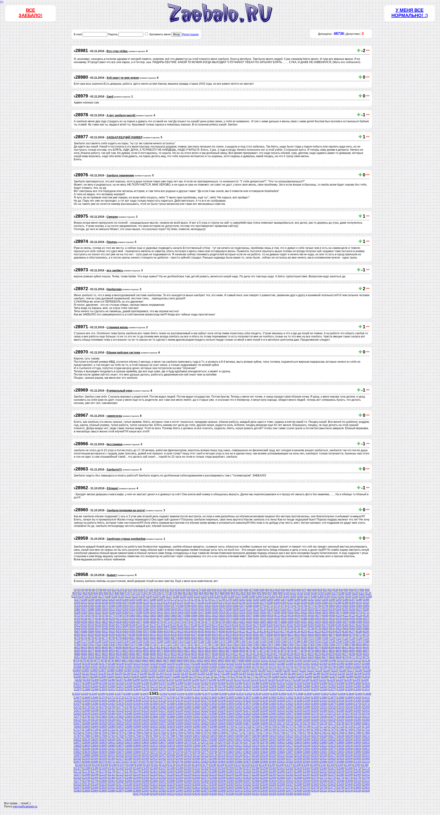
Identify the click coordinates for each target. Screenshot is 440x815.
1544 (94, 713)
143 (279, 596)
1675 (315, 723)
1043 (323, 663)
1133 (185, 673)
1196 (111, 679)
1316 (238, 689)
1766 (196, 732)
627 (352, 631)
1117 (351, 670)
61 (80, 593)
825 (235, 647)
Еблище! (112, 488)
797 (338, 644)
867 (228, 651)
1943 (213, 749)
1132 (176, 673)
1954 (306, 749)
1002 (273, 660)
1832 (162, 739)
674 (84, 638)
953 (228, 657)
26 (193, 590)
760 (84, 644)
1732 (204, 729)
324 (338, 609)
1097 (187, 670)
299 (166, 609)
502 (84, 625)
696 (235, 638)
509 (132, 625)
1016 (94, 663)
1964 (94, 752)
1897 (120, 745)
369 (352, 612)
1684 (94, 726)
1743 (298, 729)
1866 (154, 742)
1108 (278, 670)
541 (352, 625)
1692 (162, 726)
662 (297, 635)
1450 (187, 704)
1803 (213, 736)
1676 (323, 723)
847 (91, 651)
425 (146, 618)
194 (331, 599)
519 (200, 625)
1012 (357, 660)
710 (331, 638)
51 (325, 590)
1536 (323, 710)
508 (125, 625)
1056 (137, 667)
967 (324, 657)
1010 (341, 660)
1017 (103, 663)
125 (155, 596)
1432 (332, 700)
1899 (137, 745)
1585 (145, 716)
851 (118, 651)
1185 (317, 676)
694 (221, 638)
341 (159, 612)
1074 (289, 667)
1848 (298, 739)
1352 (248, 693)
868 (235, 651)
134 (217, 596)
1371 (111, 697)
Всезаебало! (30, 13)
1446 (154, 704)
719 (98, 641)
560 (187, 628)
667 (331, 635)
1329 (349, 689)
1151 (333, 673)
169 (159, 599)
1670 (272, 723)
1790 (103, 736)
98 (275, 593)
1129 (151, 673)
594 (125, 631)
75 (153, 593)
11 (114, 590)
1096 (178, 670)
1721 (111, 729)
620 (304, 631)
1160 (110, 676)
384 (159, 615)
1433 (340, 700)
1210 (229, 679)
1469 (349, 704)
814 (159, 647)
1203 (170, 679)
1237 (162, 683)
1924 (349, 745)
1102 (229, 670)
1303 (128, 689)
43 (282, 590)
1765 (187, 732)
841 (345, 647)
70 (127, 593)
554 (146, 628)
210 (146, 602)
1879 (264, 742)
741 (249, 641)
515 (173, 625)
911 (235, 654)
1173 (217, 676)
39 (261, 590)
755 (345, 641)
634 (104, 635)
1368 (86, 697)
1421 (238, 700)
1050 (86, 667)
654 (242, 635)
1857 (77, 742)
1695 (188, 726)
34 (235, 590)
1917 (289, 745)
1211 (238, 679)
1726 (154, 729)
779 (214, 644)
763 (104, 644)
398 (256, 615)
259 (187, 606)
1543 (86, 713)
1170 (193, 676)
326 (352, 609)
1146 (292, 673)
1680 (357, 723)
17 (145, 590)
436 (221, 618)
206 (118, 602)
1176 (242, 676)
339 (146, 612)
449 (311, 618)
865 (214, 651)
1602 (289, 716)
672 (366, 635)
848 (98, 651)
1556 (196, 713)
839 (331, 647)
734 (201, 641)
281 (338, 606)
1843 (255, 739)
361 (297, 612)
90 (232, 593)
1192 (78, 679)
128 (176, 596)
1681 (366, 723)
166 (139, 599)
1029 (204, 663)
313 (262, 609)
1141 (251, 673)
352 (235, 612)
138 (244, 596)
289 (98, 609)
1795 (145, 736)
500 (366, 622)
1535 (315, 710)
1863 (128, 742)
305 (208, 609)
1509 (94, 710)
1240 (187, 683)
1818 (340, 736)
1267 (120, 686)
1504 (349, 707)
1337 (118, 693)
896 (132, 654)
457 (366, 618)
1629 (221, 720)
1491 (238, 707)
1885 (315, 742)
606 (208, 631)
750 (311, 641)
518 (194, 625)
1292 (332, 686)
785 (256, 644)
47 (303, 590)
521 (214, 625)
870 (249, 651)
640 (146, 635)
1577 (77, 716)
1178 (259, 676)
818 (187, 647)
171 (173, 599)
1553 (171, 713)
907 (208, 654)
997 (234, 660)
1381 (196, 697)
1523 (213, 710)
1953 (298, 749)
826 (242, 647)
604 (194, 631)
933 (91, 657)
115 (87, 596)
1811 (281, 736)
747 (290, 641)
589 (91, 631)
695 (228, 638)
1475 (103, 707)
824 (228, 647)
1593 (213, 716)
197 (352, 599)
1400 (357, 697)
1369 (94, 697)
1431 (323, 700)
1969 (137, 752)
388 (187, 615)
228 (269, 602)
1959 (349, 749)
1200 (144, 679)
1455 (230, 704)
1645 (357, 720)
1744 (306, 729)
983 (138, 660)
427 (159, 618)
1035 (255, 663)
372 (77, 615)
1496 (281, 707)
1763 (171, 732)
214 (173, 602)
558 (173, 628)
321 (317, 609)
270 (263, 606)
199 (366, 599)
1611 (366, 716)
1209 (221, 679)
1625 (187, 720)
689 (187, 638)
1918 (298, 745)
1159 (102, 676)
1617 (120, 720)
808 (118, 647)
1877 (247, 742)
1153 (349, 673)
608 (221, 631)
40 (267, 590)
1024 (162, 663)
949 (201, 657)
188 (290, 599)
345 (187, 612)
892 (104, 654)
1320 (272, 689)
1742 (289, 729)
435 (214, 618)
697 (242, 638)
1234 (137, 683)
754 (338, 641)
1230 (103, 683)
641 (153, 635)
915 (262, 654)
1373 (128, 697)
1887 (332, 742)
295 (139, 609)
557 (166, 628)
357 (269, 612)
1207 (204, 679)
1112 (311, 670)
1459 (264, 704)
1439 (94, 704)
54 (340, 590)
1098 (195, 670)
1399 (349, 697)
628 (359, 631)
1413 (171, 700)
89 (227, 593)
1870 (187, 742)
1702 (247, 726)
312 (255, 609)
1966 (111, 752)
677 (104, 638)
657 (263, 635)
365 (324, 612)
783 (242, 644)
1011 (349, 660)
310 (242, 609)
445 (283, 618)
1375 (145, 697)
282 (345, 606)
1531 (281, 710)
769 (146, 644)
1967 (120, 752)
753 (331, 641)
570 (256, 628)
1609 (349, 716)
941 (146, 657)
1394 (306, 697)
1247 (247, 683)
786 (263, 644)
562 (201, 628)
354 (249, 612)
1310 (188, 689)
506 (111, 625)
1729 (179, 729)
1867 (162, 742)
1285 (272, 686)
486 (269, 622)
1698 (213, 726)
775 (187, 644)
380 (132, 615)
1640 (315, 720)
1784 (349, 732)
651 (221, 635)
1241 (196, 683)
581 (331, 628)
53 (335, 590)
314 (269, 609)
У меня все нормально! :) (409, 13)
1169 (185, 676)
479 (221, 622)
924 (324, 654)
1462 (289, 704)
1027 (187, 663)
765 (118, 644)
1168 (176, 676)
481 (235, 622)
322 (324, 609)
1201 (153, 679)
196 (345, 599)
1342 (163, 693)
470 (159, 622)
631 (84, 635)
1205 (187, 679)
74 (148, 593)
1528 (255, 710)
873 (269, 651)
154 (354, 596)
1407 (120, 700)
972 (359, 657)
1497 (289, 707)
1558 (213, 713)
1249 (264, 683)
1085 (85, 670)
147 (306, 596)
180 (235, 599)
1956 (323, 749)
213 (166, 602)
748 (297, 641)
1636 (281, 720)
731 (180, 641)
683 (146, 638)
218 (200, 602)
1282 (247, 686)
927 (345, 654)
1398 (340, 697)
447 (297, 618)
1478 (128, 707)
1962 (77, 752)
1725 (145, 729)
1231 (111, 683)
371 (366, 612)
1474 (94, 707)
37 (251, 590)
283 (352, 606)
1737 (247, 729)
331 (91, 612)
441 (256, 618)
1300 (103, 689)
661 (290, 635)
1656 (154, 723)
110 (355, 593)
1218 (297, 679)
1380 (187, 697)
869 (242, 651)
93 (248, 593)
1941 (196, 749)
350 (221, 612)
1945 (230, 749)
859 (173, 651)
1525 (230, 710)
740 (242, 641)
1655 (145, 723)
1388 (255, 697)
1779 (306, 732)
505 (104, 625)
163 (118, 599)
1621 (154, 720)
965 (311, 657)
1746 (323, 729)
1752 (77, 732)
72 (138, 593)
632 (91, 635)
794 (318, 644)
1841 (238, 739)
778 (208, 644)
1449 (179, 704)
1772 (247, 732)
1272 (162, 686)
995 (220, 660)
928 (352, 654)
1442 (120, 704)
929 (359, 654)
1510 (103, 710)
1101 (220, 670)
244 (84, 606)
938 (125, 657)
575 (290, 628)
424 (139, 618)
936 (111, 657)
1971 (154, 752)
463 (111, 622)
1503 (340, 707)
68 (116, 593)
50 (319, 590)
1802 (205, 736)
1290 (315, 686)
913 (249, 654)
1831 (154, 739)
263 (214, 606)
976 (90, 660)
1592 (205, 716)
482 (242, 622)
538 (331, 625)
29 (209, 590)
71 (132, 593)
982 (131, 660)
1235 (145, 683)
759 (77, 644)
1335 (101, 693)
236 (324, 602)
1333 (84, 693)
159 (91, 599)
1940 (187, 749)
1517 (162, 710)
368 (345, 612)
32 (224, 590)
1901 (154, 745)
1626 (196, 720)
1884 (306, 742)
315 (276, 609)
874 (276, 651)
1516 (154, 710)
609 (228, 631)
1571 (323, 713)
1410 (145, 700)
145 (293, 596)
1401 (366, 697)
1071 (264, 667)
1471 (366, 704)
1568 (298, 713)
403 (290, 615)
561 (194, 628)
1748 (340, 729)
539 (338, 625)
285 (366, 606)
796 (331, 644)
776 (194, 644)
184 (263, 599)
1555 (187, 713)
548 (104, 628)
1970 (145, 752)
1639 (306, 720)
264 (221, 606)
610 (235, 631)
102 (300, 593)
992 (200, 660)
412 (352, 615)
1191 (366, 676)
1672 (289, 723)
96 (264, 593)
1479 (137, 707)
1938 (171, 749)
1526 (238, 710)
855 (146, 651)
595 (132, 631)
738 (228, 641)
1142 (259, 673)
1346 (197, 693)
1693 (171, 726)
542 (359, 625)
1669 (264, 723)
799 (352, 644)
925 (331, 654)
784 (249, 644)
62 (85, 593)
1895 (103, 745)
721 (111, 641)
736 (214, 641)
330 (84, 612)
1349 (223, 693)
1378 (171, 697)
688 (180, 638)
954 (235, 657)
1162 (127, 676)
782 (235, 644)
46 (298, 590)
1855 (357, 739)
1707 (289, 726)
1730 (187, 729)
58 (361, 590)
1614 (94, 720)
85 (206, 593)
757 (359, 641)
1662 (204, 723)
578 (311, 628)
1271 (154, 686)
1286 (281, 686)
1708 (298, 726)
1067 (230, 667)
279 (324, 606)
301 (180, 609)
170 (166, 599)
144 (286, 596)
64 (95, 593)
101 (293, 593)
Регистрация (190, 34)
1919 (306, 745)
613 (255, 631)
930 (365, 654)
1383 (213, 697)
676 (98, 638)
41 (272, 590)
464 (118, 622)
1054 (120, 667)
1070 (255, 667)
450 (318, 618)
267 (242, 606)
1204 (178, 679)
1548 (128, 713)
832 (283, 647)
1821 (366, 736)
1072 (272, 667)
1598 (256, 716)
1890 (357, 742)
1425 (272, 700)
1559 (221, 713)
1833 (171, 739)
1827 (120, 739)
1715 (357, 726)
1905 (188, 745)
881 (324, 651)
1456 (238, 704)
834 (297, 647)
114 (81, 596)
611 (242, 631)
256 (166, 606)
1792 (120, 736)
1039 (289, 663)
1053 (111, 667)
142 (272, 596)
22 (172, 590)
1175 (234, 676)
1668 (255, 723)
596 (139, 631)
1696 (196, 726)
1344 (180, 693)
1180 (275, 676)
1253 (298, 683)
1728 (171, 729)
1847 (289, 739)
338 (139, 612)
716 (77, 641)
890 (91, 654)
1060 (171, 667)
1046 (349, 663)
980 (117, 660)
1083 (366, 667)
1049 (77, 667)
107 (334, 593)
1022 (145, 663)
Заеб (110, 96)
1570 (315, 713)
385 (166, 615)
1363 (341, 693)
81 (185, 593)
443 (269, 618)
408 (324, 615)
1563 (255, 713)
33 (230, 590)
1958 (340, 749)
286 (77, 609)
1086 (94, 670)
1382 (204, 697)
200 (77, 602)
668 (338, 635)
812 (145, 647)
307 (221, 609)
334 (111, 612)
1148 (308, 673)
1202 (161, 679)
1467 (332, 704)
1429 (306, 700)
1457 (247, 704)
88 (222, 593)
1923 (340, 745)
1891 (366, 742)
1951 (281, 749)
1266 (111, 686)
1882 (289, 742)
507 (118, 625)
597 (146, 631)
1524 (221, 710)
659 (276, 635)
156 (368, 596)
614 (262, 631)
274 (290, 606)
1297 (77, 689)
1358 (299, 693)
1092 (144, 670)
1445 (145, 704)
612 (249, 631)
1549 (137, 713)
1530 (272, 710)
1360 (316, 693)
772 (166, 644)
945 (173, 657)
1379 (179, 697)
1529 (264, 710)
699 (256, 638)
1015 (86, 663)
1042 (315, 663)
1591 (196, 716)
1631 (238, 720)
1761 (154, 732)
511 (146, 625)
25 (188, 590)
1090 (127, 670)
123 (141, 596)
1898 (128, 745)
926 (338, 654)
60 (74, 593)
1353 (257, 693)
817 (180, 647)
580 (324, 628)
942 (153, 657)
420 (111, 618)
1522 (204, 710)
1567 (289, 713)
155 (361, 596)
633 (98, 635)
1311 (196, 689)
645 (180, 635)
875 (283, 651)
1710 (315, 726)
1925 (357, 745)
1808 (256, 736)
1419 (221, 700)
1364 (350, 693)
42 (277, 590)
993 (207, 660)
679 (118, 638)
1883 (298, 742)
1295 (357, 686)
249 (118, 606)
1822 (77, 739)
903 (180, 654)
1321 (281, 689)
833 (290, 647)
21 (166, 590)
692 (208, 638)
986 (159, 660)
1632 (247, 720)
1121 (85, 673)
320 (310, 609)
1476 (111, 707)
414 (365, 615)
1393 (298, 697)
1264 (94, 686)
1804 (222, 736)
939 (132, 657)
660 (283, 635)
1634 (264, 720)
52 (330, 590)
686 (166, 638)
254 (153, 606)
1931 (111, 749)
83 (196, 593)
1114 (327, 670)
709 (324, 638)
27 (198, 590)
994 (214, 660)
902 (173, 654)
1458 (255, 704)
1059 (162, 667)
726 (146, 641)
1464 (306, 704)
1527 (247, 710)
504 (98, 625)
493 (318, 622)
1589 (179, 716)
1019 (120, 663)
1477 (120, 707)
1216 (280, 679)
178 (221, 599)
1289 (306, 686)
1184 (308, 676)
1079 (332, 667)
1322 (289, 689)
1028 (196, 663)
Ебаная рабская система (123, 352)
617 (283, 631)
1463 (298, 704)
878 (304, 651)
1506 (366, 707)
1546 (111, 713)
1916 (281, 745)
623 (324, 631)
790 (290, 644)
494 (324, 622)
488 (283, 622)
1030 (213, 663)
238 (338, 602)
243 (77, 606)
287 (84, 609)
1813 (298, 736)
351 (228, 612)
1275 (187, 686)
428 (166, 618)
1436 (366, 700)
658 (269, 635)
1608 (340, 716)
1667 (247, 723)
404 (297, 615)
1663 (213, 723)
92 (243, 593)
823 (221, 647)
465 (125, 622)
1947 (247, 749)
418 (98, 618)
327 (359, 609)
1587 (162, 716)
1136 (209, 673)
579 (318, 628)
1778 (298, 732)
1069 (247, 667)
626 (345, 631)
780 (221, 644)
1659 (179, 723)
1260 (357, 683)
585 (359, 628)
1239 (179, 683)
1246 (238, 683)
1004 (290, 660)
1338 (127, 693)
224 (242, 602)
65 (101, 593)
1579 (94, 716)
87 (217, 593)
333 (104, 612)
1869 (179, 742)
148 (313, 596)
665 (318, 635)
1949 (264, 749)
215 (180, 602)
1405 (103, 700)
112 (368, 593)
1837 (204, 739)
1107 (270, 670)
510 (139, 625)
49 (314, 590)
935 (104, 657)
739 (235, 641)
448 (304, 618)
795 (324, 644)
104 (313, 593)
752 (324, 641)
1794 (137, 736)
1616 (111, 720)
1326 (323, 689)
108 (341, 593)
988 (172, 660)
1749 (349, 729)
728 (159, 641)
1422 (247, 700)
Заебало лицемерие (120, 175)
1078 (323, 667)
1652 (120, 723)
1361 (325, 693)
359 (283, 612)
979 (110, 660)
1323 (298, 689)
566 (228, 628)
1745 (315, 729)
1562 (247, 713)
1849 (306, 739)
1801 (196, 736)
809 (125, 647)
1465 (315, 704)
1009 (332, 660)
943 (159, 657)
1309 (179, 689)
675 (91, 638)
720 (104, 641)
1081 (349, 667)
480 (228, 622)
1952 (289, 749)
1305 (145, 689)
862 (194, 651)
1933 (128, 749)
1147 (300, 673)
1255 (315, 683)
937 (118, 657)
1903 (171, 745)
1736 (238, 729)
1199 (136, 679)
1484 (179, 707)
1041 (306, 663)
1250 (272, 683)
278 (318, 606)
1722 (120, 729)
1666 (238, 723)
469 (153, 622)
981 (124, 660)
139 (251, 596)
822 (214, 647)
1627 (204, 720)
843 (359, 647)
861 (187, 651)
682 (139, 638)
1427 (289, 700)
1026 (179, 663)
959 (269, 657)
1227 (77, 683)
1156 (77, 676)
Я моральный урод (119, 390)
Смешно (112, 216)
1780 (315, 732)
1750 (357, 729)
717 (84, 641)
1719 (94, 729)
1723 (128, 729)
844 (365, 647)
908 (214, 654)
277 (311, 606)
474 (187, 622)
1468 (340, 704)
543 (365, 625)
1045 (340, 663)
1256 (323, 683)
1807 (247, 736)
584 (352, 628)
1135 (201, 673)
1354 (265, 693)
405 (304, 615)
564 (214, 628)
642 (159, 635)
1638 (298, 720)
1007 (315, 660)
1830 (145, 739)
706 (304, 638)
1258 (340, 683)
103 (307, 593)
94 (254, 593)
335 (118, 612)
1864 (137, 742)
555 (153, 628)
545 (84, 628)
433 (201, 618)
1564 (264, 713)
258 (180, 606)
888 (77, 654)
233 (304, 602)
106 (327, 593)
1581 (111, 716)
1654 (137, 723)
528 (262, 625)
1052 (103, 667)
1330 (357, 689)
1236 (154, 683)
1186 (325, 676)
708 (318, 638)
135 (224, 596)
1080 (340, 667)
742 (256, 641)
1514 (137, 710)
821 (207, 647)
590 (98, 631)
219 (207, 602)
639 (139, 635)
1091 (136, 670)
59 (367, 590)
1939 (179, 749)
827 (249, 647)
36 (246, 590)
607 (214, 631)
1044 (332, 663)
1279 (221, 686)
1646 (366, 720)
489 (290, 622)
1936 (154, 749)
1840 (230, 739)
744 (269, 641)
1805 (230, 736)
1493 (255, 707)
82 (190, 593)
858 (166, 651)
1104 (245, 670)
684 (153, 638)
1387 (247, 697)
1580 (103, 716)
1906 (196, 745)
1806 (239, 736)
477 (208, 622)
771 (159, 644)
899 (153, 654)
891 (98, 654)
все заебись (115, 270)
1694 (179, 726)
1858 (86, 742)
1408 (128, 700)
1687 (120, 726)
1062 (187, 667)
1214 (263, 679)
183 (256, 599)
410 (338, 615)
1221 (322, 679)
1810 (273, 736)
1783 (340, 732)
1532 (289, 710)
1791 (111, 736)
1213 (254, 679)
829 (262, 647)
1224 (348, 679)
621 (310, 631)
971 (352, 657)
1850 (315, 739)
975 (83, 660)
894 (118, 654)
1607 (332, 716)
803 (84, 647)
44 (288, 590)
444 (276, 618)
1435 (357, 700)
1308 (171, 689)
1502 (332, 707)
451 (324, 618)
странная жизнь (117, 327)
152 (341, 596)
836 (310, 647)
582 (338, 628)
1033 (238, 663)
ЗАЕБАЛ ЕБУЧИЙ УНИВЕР (125, 137)
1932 (120, 749)
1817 (332, 736)
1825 (103, 739)
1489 (221, 707)
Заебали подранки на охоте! (126, 510)
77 (164, 593)
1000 (256, 660)
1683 (86, 726)
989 (179, 660)
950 (208, 657)
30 (214, 590)
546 (91, 628)
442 (263, 618)
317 (290, 609)
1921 (323, 745)
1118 (359, 670)
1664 (221, 723)
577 (304, 628)
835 (304, 647)
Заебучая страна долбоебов (126, 538)
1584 (137, 716)
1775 (272, 732)
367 (338, 612)
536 (317, 625)
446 (290, 618)
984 (145, 660)
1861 (111, 742)
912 (242, 654)
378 (118, 615)
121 (128, 596)
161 (104, 599)
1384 (221, 697)
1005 (298, 660)
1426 (281, 700)
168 (153, 599)
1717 (77, 729)
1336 (110, 693)
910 (228, 654)
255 (159, 606)
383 (153, 615)
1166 (160, 676)
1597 (247, 716)
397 (249, 615)
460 (91, 622)
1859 (94, 742)
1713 (340, 726)
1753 (86, 732)
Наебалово (114, 289)
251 (132, 606)
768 (139, 644)
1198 (128, 679)
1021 (137, 663)
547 (98, 628)
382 (146, 615)
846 (84, 651)
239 (345, 602)
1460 (272, 704)
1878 (255, 742)
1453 (213, 704)
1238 (171, 683)
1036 (264, 663)
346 (194, 612)
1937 (162, 749)
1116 (343, 670)
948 (194, 657)
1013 (366, 660)
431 (187, 618)
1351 (240, 693)
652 (228, 635)
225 (249, 602)
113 (74, 596)
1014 (77, 663)
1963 (86, 752)
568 (242, 628)
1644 (349, 720)
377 (111, 615)
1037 (272, 663)
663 (304, 635)
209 (139, 602)
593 (118, 631)
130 (189, 596)
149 (320, 596)
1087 (102, 670)
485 (263, 622)
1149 (317, 673)
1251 (281, 683)
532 (290, 625)
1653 (128, 723)
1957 (332, 749)
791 (297, 644)
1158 (94, 676)
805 (98, 647)
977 (97, 660)
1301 (111, 689)
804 (91, 647)
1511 (111, 710)
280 (331, 606)
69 (122, 593)
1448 (171, 704)
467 (139, 622)
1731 (196, 729)
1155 (366, 673)
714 (359, 638)
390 (201, 615)
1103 (237, 670)
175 (201, 599)
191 (311, 599)
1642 (332, 720)
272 (276, 606)
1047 (357, 663)
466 (132, 622)
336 (125, 612)
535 (310, 625)
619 (297, 631)
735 (208, 641)
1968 (128, 752)
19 (156, 590)
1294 (349, 686)
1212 (246, 679)
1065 (213, 667)
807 (111, 647)
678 (111, 638)
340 (153, 612)
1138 (226, 673)
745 (276, 641)
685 (159, 638)
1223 (339, 679)
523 (228, 625)
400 (269, 615)
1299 (94, 689)
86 (211, 593)
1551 (154, 713)
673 (77, 638)
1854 (349, 739)
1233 (128, 683)
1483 (171, 707)
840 (338, 647)
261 (201, 606)
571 (263, 628)
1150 (325, 673)
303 (194, 609)
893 (111, 654)
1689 (137, 726)
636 (118, 635)
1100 (212, 670)
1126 (127, 673)
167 (146, 599)
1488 (213, 707)
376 (104, 615)
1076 (306, 667)
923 (317, 654)
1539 (349, 710)
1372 (120, 697)
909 (221, 654)
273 (283, 606)
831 (276, 647)
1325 (315, 689)
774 (180, 644)
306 (214, 609)
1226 (365, 679)
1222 (331, 679)
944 (166, 657)
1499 (306, 707)
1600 (273, 716)
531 (283, 625)
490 (297, 622)
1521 (196, 710)
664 (311, 635)
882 (331, 651)
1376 (154, 697)
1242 (204, 683)
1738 (255, 729)
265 (228, 606)
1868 (171, 742)
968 (331, 657)
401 (276, 615)
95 (259, 593)
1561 (238, 713)
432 (194, 618)
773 (173, 644)
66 (106, 593)
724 (132, 641)
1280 (230, 686)
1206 (195, 679)
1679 (349, 723)
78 (169, 593)
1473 (86, 707)
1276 (196, 686)
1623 (171, 720)
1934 (137, 749)
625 (338, 631)
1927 (77, 749)
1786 (366, 732)
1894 (94, 745)
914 (255, 654)
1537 (332, 710)
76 (159, 593)
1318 (255, 689)
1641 (323, 720)
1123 (102, 673)
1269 (137, 686)
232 (297, 602)
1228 (86, 683)
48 (309, 590)
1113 (319, 670)
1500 (315, 707)
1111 (302, 670)
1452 (204, 704)
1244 (221, 683)
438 (235, 618)
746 (283, 641)
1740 (272, 729)
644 (173, 635)
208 (132, 602)
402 (283, 615)
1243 (213, 683)
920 (297, 654)
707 (311, 638)
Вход (176, 34)
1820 (357, 736)
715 (365, 638)
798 (345, 644)
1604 (306, 716)
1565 (272, 713)
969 (338, 657)
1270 (145, 686)
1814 (306, 736)
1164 (143, 676)
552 (132, 628)
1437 (77, 704)
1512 (120, 710)
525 (242, 625)
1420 (230, 700)
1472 (77, 707)
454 (345, 618)
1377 (162, 697)
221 (221, 602)
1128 (143, 673)
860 (180, 651)
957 (256, 657)
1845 (272, 739)
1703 (256, 726)
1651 (111, 723)
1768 (213, 732)
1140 (242, 673)
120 (121, 596)
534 (304, 625)
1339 (135, 693)
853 (132, 651)
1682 (77, 726)
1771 (238, 732)
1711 (323, 726)
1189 (349, 676)
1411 (154, 700)
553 (139, 628)
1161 (119, 676)
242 (365, 602)
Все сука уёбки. (117, 51)
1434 (349, 700)
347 (201, 612)
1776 (281, 732)
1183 (300, 676)
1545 (103, 713)
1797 (162, 736)
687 (173, 638)
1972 (162, 752)
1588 (171, 716)
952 (221, 657)
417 (91, 618)
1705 (273, 726)
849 (104, 651)
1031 (221, 663)
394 (228, 615)
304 (201, 609)
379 (125, 615)
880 (318, 651)
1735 (230, 729)
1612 (77, 720)
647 (194, 635)
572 (269, 628)
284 (359, 606)
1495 (272, 707)
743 (263, 641)
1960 (357, 749)
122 (134, 596)
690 (194, 638)
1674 (306, 723)
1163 (135, 676)
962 (290, 657)
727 (153, 641)
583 (345, 628)
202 (91, 602)
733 (194, 641)
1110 (295, 670)
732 (187, 641)
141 (265, 596)
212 (159, 602)
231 (290, 602)
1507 (77, 710)
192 (318, 599)
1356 (282, 693)
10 (109, 590)
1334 (93, 693)
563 (208, 628)
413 (359, 615)
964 (304, 657)
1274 (179, 686)
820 (200, 647)
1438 (86, 704)
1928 (86, 749)
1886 (323, 742)
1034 (247, 663)
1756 (111, 732)
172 (180, 599)
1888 (340, 742)
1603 (298, 716)
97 (269, 593)
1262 (77, 686)
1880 (272, 742)
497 (345, 622)
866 (221, 651)
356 (263, 612)
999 (248, 660)
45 (293, 590)
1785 (357, 732)
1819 (349, 736)
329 (77, 612)
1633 (255, 720)
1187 (333, 676)
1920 (315, 745)
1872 (204, 742)
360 (290, 612)
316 (283, 609)
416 (84, 618)
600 (166, 631)
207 (125, 602)
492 (311, 622)
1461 (281, 704)
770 (153, 644)
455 (352, 618)
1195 (103, 679)
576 (297, 628)
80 (180, 593)
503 (91, 625)
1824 (94, 739)
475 (194, 622)
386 (173, 615)
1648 (86, 723)
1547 (120, 713)
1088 (110, 670)
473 (180, 622)
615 (269, 631)
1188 (341, 676)
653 (235, 635)
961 (283, 657)
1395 (315, 697)
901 (166, 654)
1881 (281, 742)
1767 (204, 732)
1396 (323, 697)
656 (256, 635)
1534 (306, 710)
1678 (340, 723)
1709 (306, 726)
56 (351, 590)
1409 (137, 700)
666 (324, 635)
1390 (272, 697)
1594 (222, 716)
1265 (103, 686)
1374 (137, 697)
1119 (367, 670)
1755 (103, 732)
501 (77, 625)
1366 (367, 693)
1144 (275, 673)
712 (345, 638)
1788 (86, 736)
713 (352, 638)
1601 (281, 716)
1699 (222, 726)
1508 (86, 710)
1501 (323, 707)
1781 (323, 732)
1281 (238, 686)
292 (118, 609)
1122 (94, 673)
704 (290, 638)
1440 (103, 704)
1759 (137, 732)
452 (331, 618)
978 (104, 660)
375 (98, 615)
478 (214, 622)
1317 (247, 689)
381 (139, 615)
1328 (340, 689)
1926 (366, 745)
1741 (281, 729)
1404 (94, 700)
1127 (135, 673)
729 (166, 641)
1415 (187, 700)
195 (338, 599)
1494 (264, 707)
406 (311, 615)
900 (159, 654)
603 (187, 631)
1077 (315, 667)
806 (104, 647)
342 (166, 612)
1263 (86, 686)
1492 (247, 707)
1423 (255, 700)
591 (104, 631)
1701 (239, 726)
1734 (221, 729)
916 (269, 654)
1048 (366, 663)
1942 (204, 749)
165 (132, 599)
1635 (272, 720)
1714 (349, 726)
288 (91, 609)
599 (159, 631)
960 (276, 657)
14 (130, 590)
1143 (267, 673)
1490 (230, 707)
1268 (128, 686)
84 (201, 593)
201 (84, 602)
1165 (151, 676)
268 (249, 606)
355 (256, 612)
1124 (110, 673)
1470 (357, 704)
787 (269, 644)
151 (334, 596)
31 (219, 590)
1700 (230, 726)
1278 (213, 686)
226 (255, 602)
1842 (247, 739)
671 (359, 635)
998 (241, 660)
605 (201, 631)
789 (283, 644)
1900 (145, 745)
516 (180, 625)
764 (111, 644)
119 (114, 596)
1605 (315, 716)
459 (84, 622)
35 (240, 590)
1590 (188, 716)
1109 (286, 670)
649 (208, 635)
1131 (168, 673)
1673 (298, 723)
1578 (86, 716)
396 (242, 615)
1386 (238, 697)
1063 (196, 667)
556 (159, 628)
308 (228, 609)
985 (152, 660)
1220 (314, 679)
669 (345, 635)
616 (276, 631)
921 (304, 654)
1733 (213, 729)
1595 (230, 716)
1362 (333, 693)
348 (208, 612)
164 (125, 599)
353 (242, 612)
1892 (77, 745)
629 (365, 631)
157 (77, 599)
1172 (209, 676)
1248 (255, 683)
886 (359, 651)
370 (359, 612)
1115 (335, 670)
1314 (221, 689)
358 (276, 612)
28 (203, 590)
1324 (306, 689)
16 (140, 590)
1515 (145, 710)
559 (180, 628)
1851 (323, 739)
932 (84, 657)
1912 (247, 745)
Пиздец (112, 242)
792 (304, 644)
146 (299, 596)
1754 (94, 732)
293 (125, 609)
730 (173, 641)
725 (139, 641)
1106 (262, 670)
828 (255, 647)
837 (317, 647)
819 (194, 647)
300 (173, 609)
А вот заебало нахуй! (121, 115)
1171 (201, 676)
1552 (162, 713)
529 (269, 625)
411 (345, 615)
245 (91, 606)
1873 (213, 742)
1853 (340, 739)
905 (194, 654)
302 (187, 609)
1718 (86, 729)
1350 (231, 693)
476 (201, 622)
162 (111, 599)
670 (352, 635)
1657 (162, 723)
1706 (281, 726)
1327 (332, 689)
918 (283, 654)
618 (290, 631)
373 (84, 615)
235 (317, 602)
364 (318, 612)
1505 (357, 707)
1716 (366, 726)
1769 (221, 732)
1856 (366, 739)
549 (111, 628)
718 (91, 641)
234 (310, 602)
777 (201, 644)
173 (187, 599)
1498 (298, 707)
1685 (103, 726)
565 (221, 628)
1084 (77, 670)
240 (352, 602)
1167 (168, 676)
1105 (253, 670)
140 (258, 596)
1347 (206, 693)
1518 (171, 710)
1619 (137, 720)
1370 (103, 697)
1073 (281, 667)
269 (256, 606)
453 (338, 618)
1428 (298, 700)
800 (359, 644)
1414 (179, 700)
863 (201, 651)
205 (111, 602)
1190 (358, 676)
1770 (230, 732)
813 (152, 647)
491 (304, 622)
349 (214, 612)
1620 (145, 720)
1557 (204, 713)
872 (263, 651)
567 (235, 628)
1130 (160, 673)
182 (249, 599)
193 (324, 599)
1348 (214, 693)
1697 (205, 726)
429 (173, 618)
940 (139, 657)
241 (359, 602)
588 (84, 631)
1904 (179, 745)
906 (201, 654)
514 (166, 625)
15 (135, 590)
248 (111, 606)
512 (152, 625)
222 (228, 602)
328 (365, 609)
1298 (86, 689)
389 (194, 615)
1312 (204, 689)
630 (77, 635)
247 (104, 606)
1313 (213, 689)
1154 (358, 673)
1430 (315, 700)
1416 (196, 700)
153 (348, 596)
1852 (332, 739)
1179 (267, 676)
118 (107, 596)
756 (352, 641)
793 (311, 644)
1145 (283, 673)
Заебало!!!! (114, 469)
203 (98, 602)
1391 (281, 697)
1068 (238, 667)
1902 (162, 745)
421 (118, 618)
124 (148, 596)
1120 (77, 673)
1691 (154, 726)
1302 (120, 689)
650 (214, 635)
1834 (179, 739)
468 (146, 622)
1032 (230, 663)
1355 (274, 693)
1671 (281, 723)
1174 (226, 676)
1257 (332, 683)
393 (221, 615)
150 (327, 596)
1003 (281, 660)
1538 (340, 710)
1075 (298, 667)
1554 (179, 713)
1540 (357, 710)
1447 (162, 704)
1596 (239, 716)
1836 (196, 739)
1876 (238, 742)
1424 (264, 700)
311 (249, 609)
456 (359, 618)
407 (318, 615)
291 (111, 609)
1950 (272, 749)
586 (366, 628)
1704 (264, 726)
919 (290, 654)
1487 (204, 707)
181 (242, 599)
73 (143, 593)
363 (311, 612)
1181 (283, 676)
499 (359, 622)
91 (238, 593)
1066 (221, 667)
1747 (332, 729)
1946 (238, 749)
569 (249, 628)
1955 (315, 749)
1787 (77, 736)
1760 (145, 732)
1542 (77, 713)
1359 (308, 693)
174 (194, 599)
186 (276, 599)
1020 (128, 663)
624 (331, 631)
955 (242, 657)
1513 (128, 710)
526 (249, 625)
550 (118, 628)
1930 (103, 749)
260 (194, 606)
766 (125, 644)
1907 (205, 745)
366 (331, 612)
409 (331, 615)
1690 (145, 726)
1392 (289, 697)
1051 (94, 667)
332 (98, 612)
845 (77, 651)
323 (331, 609)
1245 (230, 683)
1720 (103, 729)
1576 (366, 713)
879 (311, 651)
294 (132, 609)
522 (221, 625)
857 (159, 651)
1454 (221, 704)
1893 (86, 745)
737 (221, 641)
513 (159, 625)
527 (255, 625)
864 (208, 651)
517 (187, 625)
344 (180, 612)
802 (77, 647)
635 (111, 635)
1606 (323, 716)
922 (310, 654)
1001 (264, 660)
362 (304, 612)
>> (1, 1)
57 (356, 590)
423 (132, 618)
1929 (94, 749)
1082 (357, 667)
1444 (137, 704)
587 (77, 631)
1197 (120, 679)
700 (263, 638)
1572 (332, 713)
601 (173, 631)
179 (228, 599)
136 (231, 596)
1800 (188, 736)
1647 (77, 723)
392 (214, 615)
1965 (103, 752)
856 (153, 651)
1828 (128, 739)
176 (208, 599)
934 (98, 657)
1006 (307, 660)
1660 (187, 723)
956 (249, 657)
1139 (234, 673)
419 (104, 618)
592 (111, 631)
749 (304, 641)
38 (256, 590)
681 (132, 638)
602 (180, 631)
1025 (171, 663)
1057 (145, 667)
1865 (145, 742)
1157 (85, 676)
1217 (288, 679)
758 (366, 641)
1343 (172, 693)
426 (153, 618)
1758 (128, 732)
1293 (340, 686)
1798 (171, 736)
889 (84, 654)
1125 (119, 673)
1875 (230, 742)
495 (331, 622)
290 (104, 609)
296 (146, 609)
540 (345, 625)
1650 (103, 723)
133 (210, 596)
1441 (111, 704)
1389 (264, 697)
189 (297, 599)
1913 (255, 745)
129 (183, 596)
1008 (324, 660)
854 (139, 651)
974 (76, 660)
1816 (323, 736)
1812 (289, 736)
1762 (162, 732)
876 (290, 651)
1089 (119, 670)
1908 (213, 745)
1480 (145, 707)
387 (180, 615)
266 (235, 606)
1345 (189, 693)
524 (235, 625)
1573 (340, 713)
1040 (298, 663)
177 (214, 599)
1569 (306, 713)
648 (201, 635)
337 (132, 612)
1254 (306, 683)
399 (263, 615)
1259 (349, 683)
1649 (94, 723)
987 (165, 660)
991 (193, 660)
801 (366, 644)
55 (346, 590)
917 (276, 654)
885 (352, 651)
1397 (332, 697)
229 (276, 602)
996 (227, 660)
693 (214, 638)
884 (345, 651)
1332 (76, 693)
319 (304, 609)
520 (207, 625)
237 (331, 602)
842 (352, 647)
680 (125, 638)
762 (98, 644)
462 (104, 622)
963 (297, 657)
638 (132, 635)
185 (269, 599)
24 (182, 590)
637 (125, 635)
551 (125, 628)
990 (186, 660)
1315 (230, 689)
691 (201, 638)
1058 (154, 667)
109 (348, 593)
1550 (145, 713)
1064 (204, 667)
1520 (187, 710)
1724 (137, 729)
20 (161, 590)
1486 (196, 707)
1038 (281, 663)
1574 (349, 713)
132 (203, 596)
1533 (298, 710)
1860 (103, 742)
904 (187, 654)
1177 (251, 676)
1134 (193, 673)
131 (196, 596)
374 (91, 615)
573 (276, 628)
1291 (323, 686)
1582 (120, 716)
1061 (179, 667)
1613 (86, 720)
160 (98, 599)
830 (269, 647)
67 (111, 593)
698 (249, 638)
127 (169, 596)
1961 (366, 749)
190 (304, 599)
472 (173, 622)
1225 (356, 679)
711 (338, 638)
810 (132, 647)
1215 (271, 679)
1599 (264, 716)
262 (208, 606)
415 (77, 618)
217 (194, 602)
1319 (264, 689)
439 (242, 618)
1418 (213, 700)
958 (263, 657)
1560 (230, 713)
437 (228, 618)
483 (249, 622)
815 (166, 647)
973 (366, 657)
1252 (289, 683)
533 (297, 625)
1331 (366, 689)
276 (304, 606)
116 (94, 596)
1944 (221, 749)
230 (283, 602)
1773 (255, 732)
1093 (153, 670)
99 (280, 593)
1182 (292, 676)
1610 (357, 716)
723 (125, 641)
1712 (332, 726)
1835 (187, 739)
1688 (128, 726)
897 (139, 654)
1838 (213, 739)
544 (77, 628)
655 (249, 635)
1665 (230, 723)
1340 (144, 693)
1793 (128, 736)
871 (256, 651)
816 (173, 647)
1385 (230, 697)
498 (352, 622)
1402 (77, 700)
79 (174, 593)
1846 (281, 739)
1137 (217, 673)
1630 (230, 720)
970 (345, 657)
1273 (171, 686)
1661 (196, 723)
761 (91, 644)
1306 (154, 689)
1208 (212, 679)
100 (286, 593)
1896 (111, 745)
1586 (154, 716)
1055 (128, 667)
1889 (349, 742)
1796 (154, 736)
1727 (162, 729)
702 (276, 638)
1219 (305, 679)
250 (125, 606)
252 (139, 606)
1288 (298, 686)
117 (101, 596)
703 (283, 638)
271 (269, 606)
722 (118, 641)
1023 (154, 663)
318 (297, 609)
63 (90, 593)
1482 (162, 707)
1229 (94, 683)
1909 (222, 745)
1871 (196, 742)
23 (177, 590)
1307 (162, 689)
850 (111, 651)
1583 (128, 716)
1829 (137, 739)
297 (153, 609)
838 (324, 647)
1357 (291, 693)
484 (256, 622)
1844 (264, 739)
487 (276, 622)
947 (187, 657)
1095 (170, 670)
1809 (264, 736)
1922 (332, 745)
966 (318, 657)
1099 (204, 670)
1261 (366, 683)
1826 (111, 739)
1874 (221, 742)
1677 (332, 723)
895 (125, 654)
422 (125, 618)
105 (320, 593)
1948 (255, 749)
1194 (95, 679)
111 (361, 593)
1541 (366, 710)
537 (324, 625)
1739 (264, 729)
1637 (289, 720)
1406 (111, 700)
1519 (179, 710)
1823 (86, 739)
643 (166, 635)
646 (187, 635)
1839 (221, 739)
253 (146, 606)
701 (269, 638)
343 (173, 612)
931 (77, 657)
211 (153, 602)
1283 (255, 686)
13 (124, 590)
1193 (87, 679)
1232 (120, 683)
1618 (128, 720)
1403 (86, 700)
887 (366, 651)
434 (208, 618)
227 (262, 602)
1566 (281, 713)
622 (317, 631)
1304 (137, 689)
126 (162, 596)
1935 (145, 749)
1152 (341, 673)
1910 (230, 745)
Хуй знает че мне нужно (123, 77)
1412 (162, 700)
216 (187, 602)
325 (345, 609)
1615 (103, 720)
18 (151, 590)
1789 (94, 736)
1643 (340, 720)
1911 (239, 745)
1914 (264, 745)
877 (297, 651)
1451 (196, 704)
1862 (120, 742)
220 (214, 602)
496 (338, 622)
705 (297, 638)
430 (180, 618)
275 (297, 606)
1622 (162, 720)
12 (119, 590)
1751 (366, 729)
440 (249, 618)
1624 (179, 720)
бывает (112, 575)
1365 (358, 693)
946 (180, 657)
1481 (154, 707)
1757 (120, 732)
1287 (289, 686)
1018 (111, 663)
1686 (111, 726)
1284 (264, 686)
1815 (315, 736)
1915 (272, 745)
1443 (128, 704)
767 (132, 644)
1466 (323, 704)
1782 (332, 732)
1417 (204, 700)
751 (318, 641)
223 (235, 602)
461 (98, 622)
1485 (187, 707)
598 (153, 631)
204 (104, 602)
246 (98, 606)
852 (125, 651)
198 (359, 599)
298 (159, 609)
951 (214, 657)
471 (166, 622)
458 (77, 622)
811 (139, 647)
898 (146, 654)
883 (338, 651)
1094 (161, 670)
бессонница (115, 444)
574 (283, 628)
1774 (264, 732)
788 (276, 644)
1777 (289, 732)
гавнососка (114, 415)
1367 (77, 697)
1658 (171, 723)
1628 (213, 720)
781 (228, 644)
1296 (366, 686)
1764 (179, 732)
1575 (357, 713)
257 (173, 606)
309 (235, 609)
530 (276, 625)
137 (238, 596)
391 (208, 615)
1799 (179, 736)
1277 (204, 686)
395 (235, 615)
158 (84, 599)
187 (283, 599)
